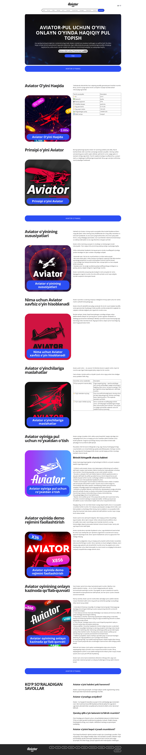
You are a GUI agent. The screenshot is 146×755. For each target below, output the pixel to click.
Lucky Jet (68, 10)
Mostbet (58, 10)
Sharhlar (95, 10)
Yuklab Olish (88, 10)
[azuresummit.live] (73, 4)
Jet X (63, 10)
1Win (44, 10)
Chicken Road (75, 10)
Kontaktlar (101, 10)
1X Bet (53, 10)
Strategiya (82, 10)
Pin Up (48, 10)
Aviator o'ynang (73, 69)
